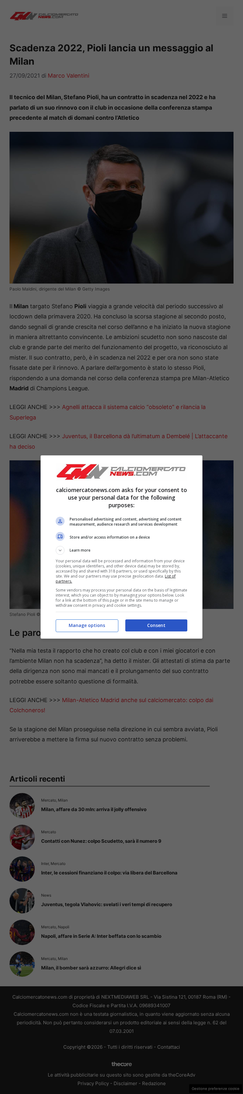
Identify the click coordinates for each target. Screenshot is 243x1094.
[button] (121, 550)
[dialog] (121, 547)
